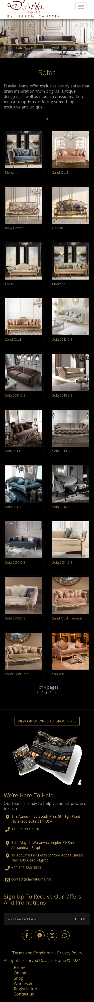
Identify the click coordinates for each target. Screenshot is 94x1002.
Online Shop (20, 989)
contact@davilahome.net (31, 893)
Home (19, 981)
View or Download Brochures (47, 735)
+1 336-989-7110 (25, 842)
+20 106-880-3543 (26, 881)
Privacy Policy (69, 966)
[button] (7, 45)
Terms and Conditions (33, 966)
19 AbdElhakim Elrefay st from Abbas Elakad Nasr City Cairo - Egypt (47, 871)
